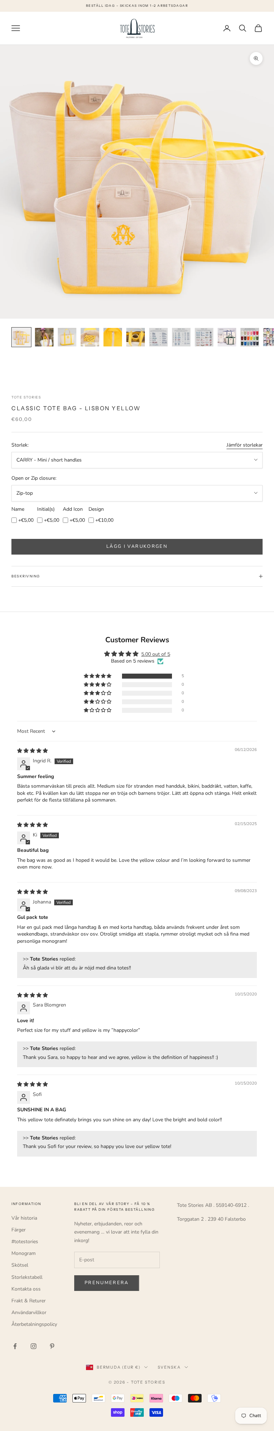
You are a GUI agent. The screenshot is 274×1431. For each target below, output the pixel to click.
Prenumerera (107, 1283)
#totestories (24, 1241)
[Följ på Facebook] (15, 1346)
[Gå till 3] (67, 337)
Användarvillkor (28, 1312)
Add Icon (73, 509)
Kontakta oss (26, 1289)
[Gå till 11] (250, 337)
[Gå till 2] (44, 337)
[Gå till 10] (227, 337)
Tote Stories (26, 397)
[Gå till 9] (204, 337)
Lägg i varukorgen (137, 546)
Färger (18, 1229)
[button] (98, 676)
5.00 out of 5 (155, 654)
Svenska (169, 1367)
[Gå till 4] (90, 337)
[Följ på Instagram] (33, 1346)
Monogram (23, 1253)
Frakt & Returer (28, 1300)
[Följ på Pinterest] (52, 1346)
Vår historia (24, 1218)
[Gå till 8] (181, 337)
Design (96, 509)
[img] (32, 750)
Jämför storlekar (245, 445)
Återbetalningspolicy (34, 1324)
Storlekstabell (26, 1277)
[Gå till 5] (113, 337)
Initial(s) (46, 509)
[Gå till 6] (136, 337)
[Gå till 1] (21, 337)
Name (17, 509)
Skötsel (19, 1265)
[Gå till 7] (158, 337)
